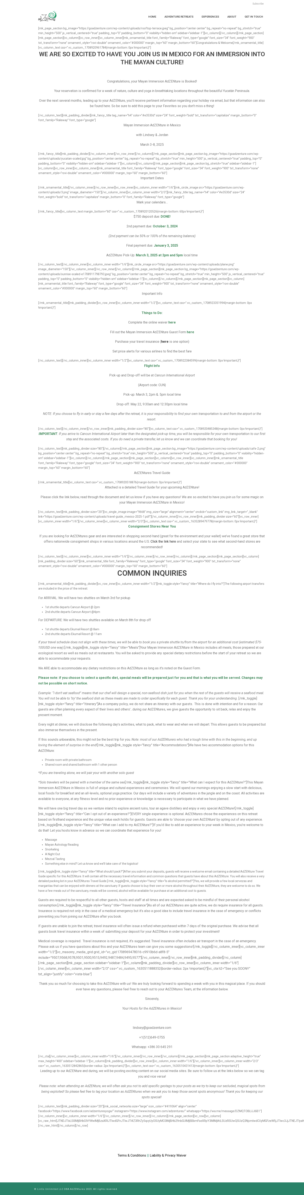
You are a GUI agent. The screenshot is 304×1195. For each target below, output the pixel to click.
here (165, 342)
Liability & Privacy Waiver (168, 1155)
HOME (152, 16)
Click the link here (163, 541)
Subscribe (258, 3)
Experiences (210, 16)
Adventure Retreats (178, 16)
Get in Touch (254, 16)
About (231, 16)
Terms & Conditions (132, 1155)
